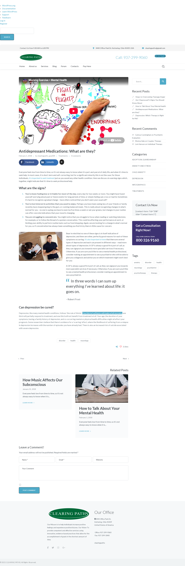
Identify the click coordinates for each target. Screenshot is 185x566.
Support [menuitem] (5, 14)
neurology (84, 340)
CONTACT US (160, 56)
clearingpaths (99, 543)
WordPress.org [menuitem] (8, 5)
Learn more (28, 402)
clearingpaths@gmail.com (155, 48)
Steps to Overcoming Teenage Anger (150, 97)
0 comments (76, 156)
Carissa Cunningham (143, 135)
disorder (62, 340)
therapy (154, 273)
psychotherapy (140, 273)
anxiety (137, 262)
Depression (137, 178)
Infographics (138, 185)
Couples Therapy (154, 141)
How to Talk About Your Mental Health (99, 410)
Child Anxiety (138, 172)
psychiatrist (151, 268)
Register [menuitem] (3, 23)
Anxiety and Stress (141, 166)
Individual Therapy (155, 144)
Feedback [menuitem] (6, 17)
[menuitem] (92, 35)
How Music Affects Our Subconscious (43, 382)
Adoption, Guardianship (144, 160)
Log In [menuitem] (2, 20)
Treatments (63, 156)
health (73, 340)
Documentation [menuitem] (9, 8)
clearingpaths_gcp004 (46, 156)
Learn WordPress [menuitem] (9, 11)
